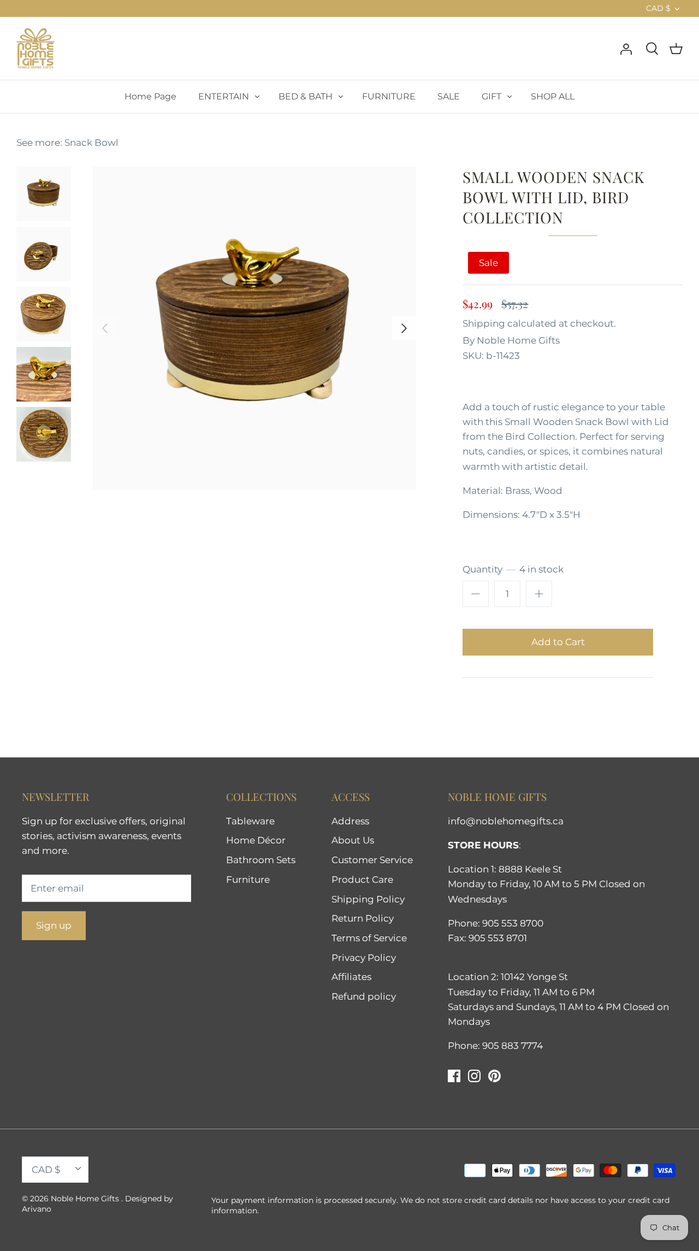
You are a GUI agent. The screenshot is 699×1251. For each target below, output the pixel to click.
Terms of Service (369, 938)
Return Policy (362, 918)
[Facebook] (454, 1076)
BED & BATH (306, 96)
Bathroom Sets (260, 859)
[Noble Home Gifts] (35, 48)
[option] (254, 328)
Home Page (150, 96)
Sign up (54, 925)
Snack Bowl (91, 142)
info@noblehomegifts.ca (506, 821)
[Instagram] (474, 1076)
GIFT (491, 96)
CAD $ (658, 8)
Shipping (484, 323)
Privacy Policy (363, 957)
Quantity (513, 569)
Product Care (362, 879)
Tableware (250, 821)
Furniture (248, 879)
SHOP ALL (552, 96)
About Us (352, 840)
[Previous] (105, 328)
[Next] (404, 328)
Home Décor (256, 840)
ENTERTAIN (223, 96)
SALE (448, 96)
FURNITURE (389, 96)
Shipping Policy (368, 899)
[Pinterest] (494, 1076)
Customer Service (372, 859)
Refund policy (363, 996)
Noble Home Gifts (518, 340)
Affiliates (351, 976)
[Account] (625, 48)
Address (350, 821)
